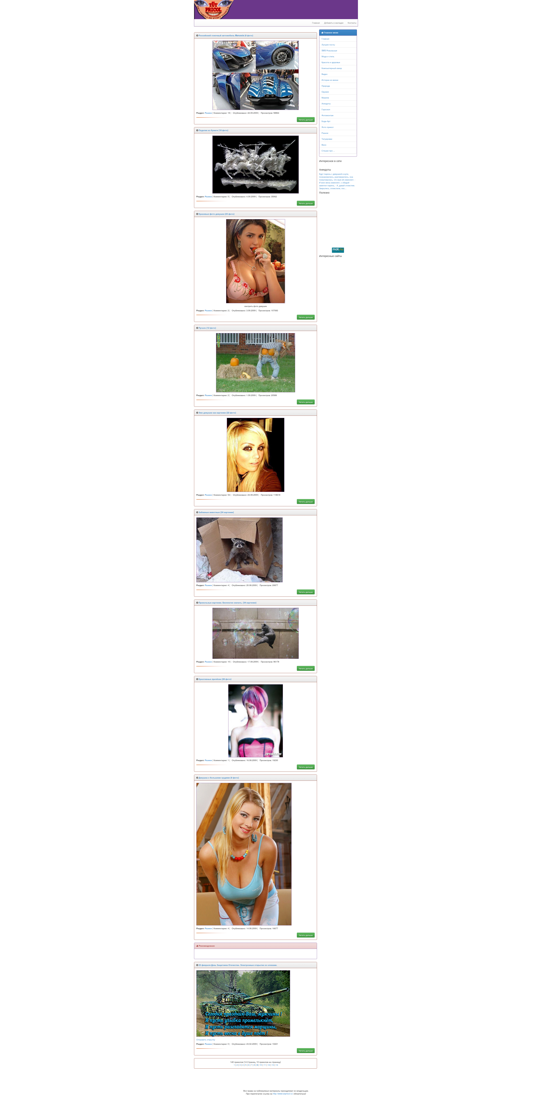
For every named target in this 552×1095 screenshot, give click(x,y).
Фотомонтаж (327, 115)
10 (261, 1064)
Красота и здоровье (331, 62)
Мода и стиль (328, 56)
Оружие (325, 91)
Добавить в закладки (333, 22)
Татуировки (327, 138)
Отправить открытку (205, 1039)
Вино (324, 144)
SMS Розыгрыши (329, 50)
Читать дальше (306, 119)
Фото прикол (328, 127)
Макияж (325, 97)
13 (273, 1064)
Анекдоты (326, 103)
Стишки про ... (328, 150)
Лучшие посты (328, 44)
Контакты (352, 22)
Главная (316, 22)
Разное (325, 132)
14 (277, 1064)
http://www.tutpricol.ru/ (283, 1093)
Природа (326, 85)
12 (269, 1064)
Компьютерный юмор (332, 68)
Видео (324, 74)
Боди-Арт (326, 121)
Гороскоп (326, 109)
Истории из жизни (330, 79)
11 (265, 1064)
